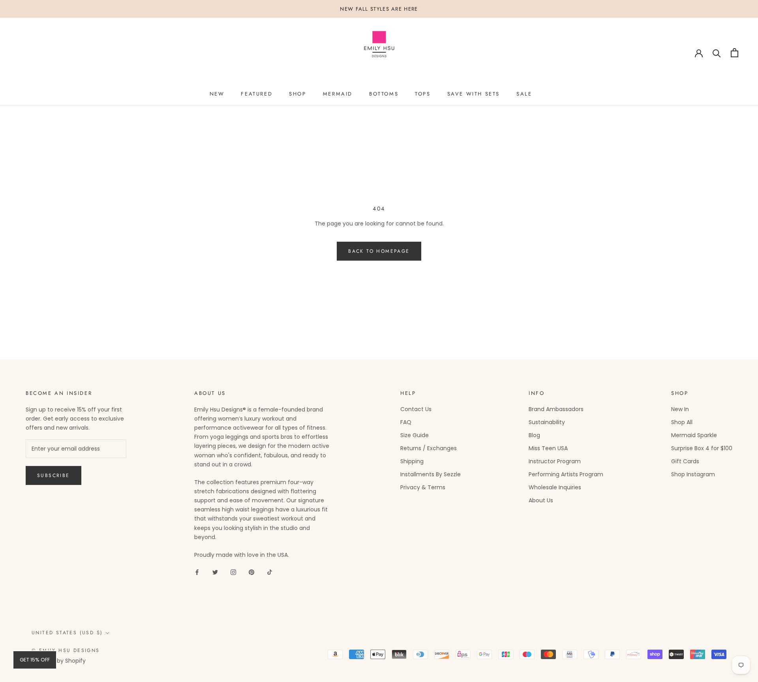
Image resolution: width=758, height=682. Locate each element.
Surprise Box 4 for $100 (701, 448)
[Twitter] (215, 572)
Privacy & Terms (422, 487)
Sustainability (547, 422)
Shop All (681, 422)
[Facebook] (197, 572)
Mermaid (338, 94)
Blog (534, 435)
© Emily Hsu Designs (66, 650)
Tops (422, 94)
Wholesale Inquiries (555, 487)
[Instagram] (233, 572)
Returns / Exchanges (428, 448)
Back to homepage (378, 251)
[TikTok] (269, 572)
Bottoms (383, 94)
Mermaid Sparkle (694, 435)
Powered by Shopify (59, 661)
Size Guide (414, 435)
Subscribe (53, 475)
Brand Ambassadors (556, 409)
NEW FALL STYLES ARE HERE (379, 9)
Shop (297, 94)
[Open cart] (734, 52)
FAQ (405, 422)
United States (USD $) (67, 632)
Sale (524, 94)
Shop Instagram (693, 474)
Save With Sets (473, 94)
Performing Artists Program (566, 474)
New (217, 94)
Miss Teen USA (548, 448)
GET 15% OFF (35, 659)
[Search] (717, 53)
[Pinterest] (251, 572)
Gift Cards (685, 461)
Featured (256, 94)
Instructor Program (555, 461)
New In (680, 409)
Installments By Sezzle (430, 474)
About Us (541, 500)
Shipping (412, 461)
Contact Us (416, 409)
